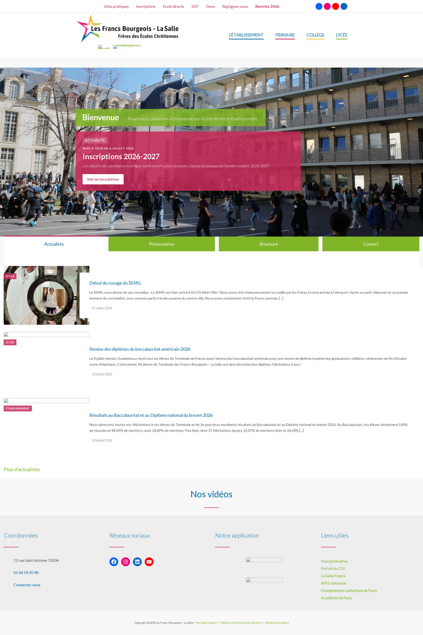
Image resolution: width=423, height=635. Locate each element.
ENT (195, 6)
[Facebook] (319, 6)
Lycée (10, 276)
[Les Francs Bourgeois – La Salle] (128, 28)
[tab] (54, 244)
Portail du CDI (333, 568)
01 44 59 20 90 (25, 572)
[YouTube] (335, 6)
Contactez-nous (26, 584)
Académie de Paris (336, 597)
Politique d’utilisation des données (241, 622)
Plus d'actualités (22, 469)
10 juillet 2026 (102, 440)
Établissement (18, 408)
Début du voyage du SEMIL (115, 283)
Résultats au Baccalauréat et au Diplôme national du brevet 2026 (150, 415)
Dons (210, 6)
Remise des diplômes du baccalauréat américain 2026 (139, 349)
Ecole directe (173, 6)
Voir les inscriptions (103, 179)
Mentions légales (207, 622)
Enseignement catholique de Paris (349, 590)
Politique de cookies (277, 622)
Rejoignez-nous (235, 6)
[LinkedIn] (344, 6)
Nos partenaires (334, 561)
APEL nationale (333, 583)
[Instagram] (327, 6)
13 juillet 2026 (102, 374)
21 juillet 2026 (102, 308)
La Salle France (333, 575)
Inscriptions (145, 6)
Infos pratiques (116, 6)
